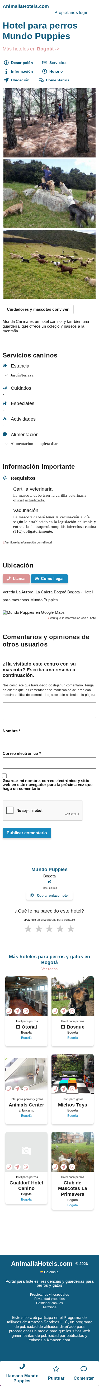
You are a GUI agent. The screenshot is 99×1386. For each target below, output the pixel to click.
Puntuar (56, 1378)
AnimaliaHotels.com (26, 6)
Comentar (84, 1378)
